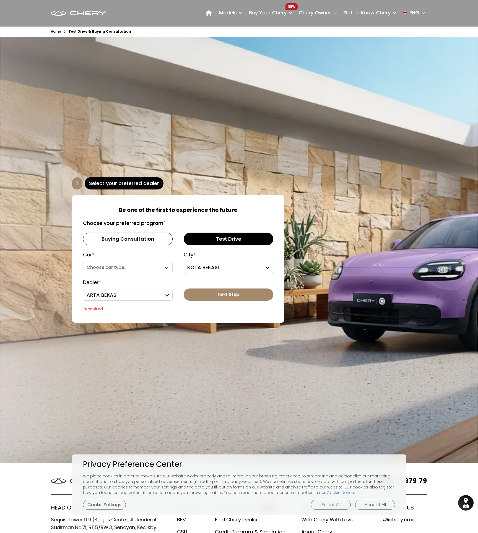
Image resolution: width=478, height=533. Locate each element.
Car (89, 254)
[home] (209, 13)
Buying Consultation (128, 238)
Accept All (375, 504)
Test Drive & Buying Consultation (99, 31)
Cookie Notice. (341, 492)
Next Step (228, 294)
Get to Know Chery (367, 12)
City (190, 254)
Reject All (330, 504)
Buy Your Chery (268, 12)
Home (56, 31)
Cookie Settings (104, 504)
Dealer (92, 282)
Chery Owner (315, 12)
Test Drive (228, 238)
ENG (414, 12)
